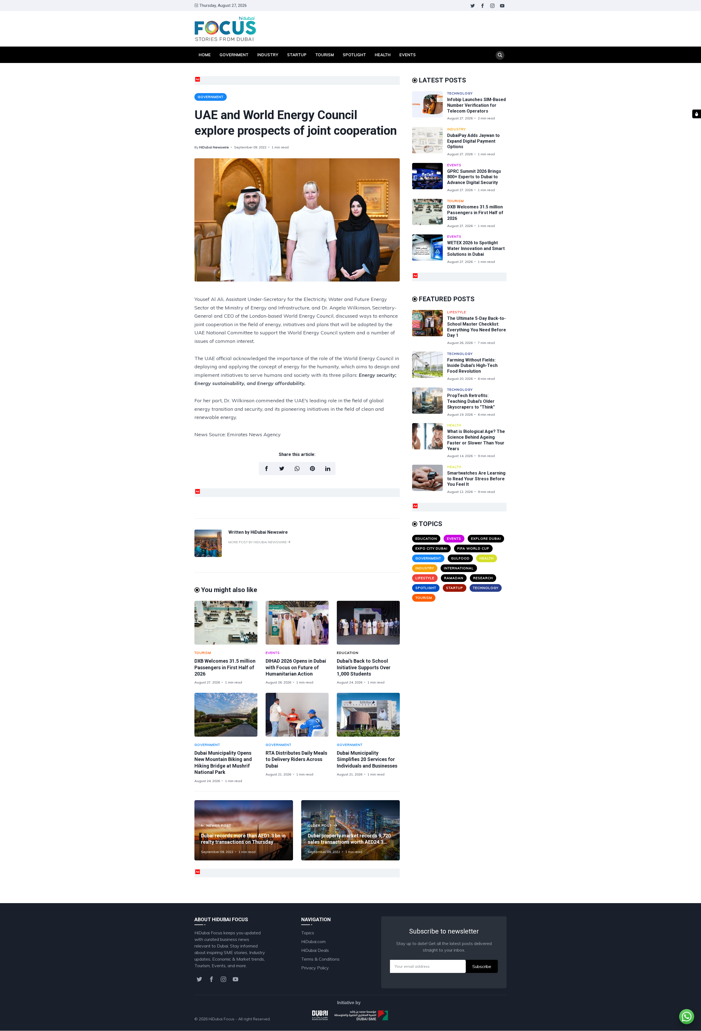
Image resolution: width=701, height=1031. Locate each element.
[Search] (500, 55)
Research (483, 578)
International (459, 568)
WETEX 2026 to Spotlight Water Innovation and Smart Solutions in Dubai (476, 248)
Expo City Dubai (431, 548)
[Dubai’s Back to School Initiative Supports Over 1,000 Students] (368, 623)
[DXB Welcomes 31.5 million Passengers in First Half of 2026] (225, 623)
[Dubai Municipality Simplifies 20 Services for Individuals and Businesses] (368, 715)
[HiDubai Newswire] (208, 555)
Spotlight (354, 54)
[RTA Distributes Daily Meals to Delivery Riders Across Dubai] (297, 715)
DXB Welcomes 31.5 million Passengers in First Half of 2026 (224, 667)
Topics (307, 932)
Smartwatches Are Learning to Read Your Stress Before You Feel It (476, 478)
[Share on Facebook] (266, 468)
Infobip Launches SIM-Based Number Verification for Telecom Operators (476, 105)
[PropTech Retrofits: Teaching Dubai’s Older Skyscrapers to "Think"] (429, 402)
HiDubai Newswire (214, 147)
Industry (267, 54)
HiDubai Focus (221, 1018)
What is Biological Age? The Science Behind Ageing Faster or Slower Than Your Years (476, 440)
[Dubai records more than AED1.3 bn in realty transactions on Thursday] (243, 830)
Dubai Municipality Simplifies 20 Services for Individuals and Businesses (367, 759)
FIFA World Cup (473, 548)
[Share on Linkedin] (327, 468)
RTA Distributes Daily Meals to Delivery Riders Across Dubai (296, 759)
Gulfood (460, 558)
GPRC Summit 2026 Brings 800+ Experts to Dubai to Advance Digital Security (474, 177)
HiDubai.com (313, 941)
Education (347, 653)
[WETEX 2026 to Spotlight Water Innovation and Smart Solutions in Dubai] (429, 249)
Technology (460, 93)
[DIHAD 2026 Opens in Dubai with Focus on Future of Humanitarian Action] (297, 623)
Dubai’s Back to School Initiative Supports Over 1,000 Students (363, 667)
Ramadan (453, 578)
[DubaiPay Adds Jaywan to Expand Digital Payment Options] (429, 141)
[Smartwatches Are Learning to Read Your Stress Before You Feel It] (429, 479)
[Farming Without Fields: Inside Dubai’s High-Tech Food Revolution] (429, 366)
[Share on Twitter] (281, 468)
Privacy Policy (315, 967)
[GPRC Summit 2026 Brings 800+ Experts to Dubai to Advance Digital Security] (429, 177)
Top (497, 1018)
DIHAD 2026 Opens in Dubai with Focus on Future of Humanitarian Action (296, 667)
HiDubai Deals (315, 950)
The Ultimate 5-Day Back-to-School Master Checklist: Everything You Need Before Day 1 (476, 327)
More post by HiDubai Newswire (258, 542)
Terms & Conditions (320, 959)
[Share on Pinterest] (312, 468)
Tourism (324, 54)
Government (234, 54)
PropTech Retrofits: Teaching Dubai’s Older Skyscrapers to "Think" (471, 401)
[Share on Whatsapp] (297, 468)
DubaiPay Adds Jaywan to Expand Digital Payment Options (473, 141)
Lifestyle (456, 312)
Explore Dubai (486, 538)
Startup (297, 54)
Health (383, 54)
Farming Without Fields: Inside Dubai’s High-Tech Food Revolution (472, 365)
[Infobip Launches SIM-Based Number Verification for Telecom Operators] (429, 105)
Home (205, 54)
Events (408, 54)
